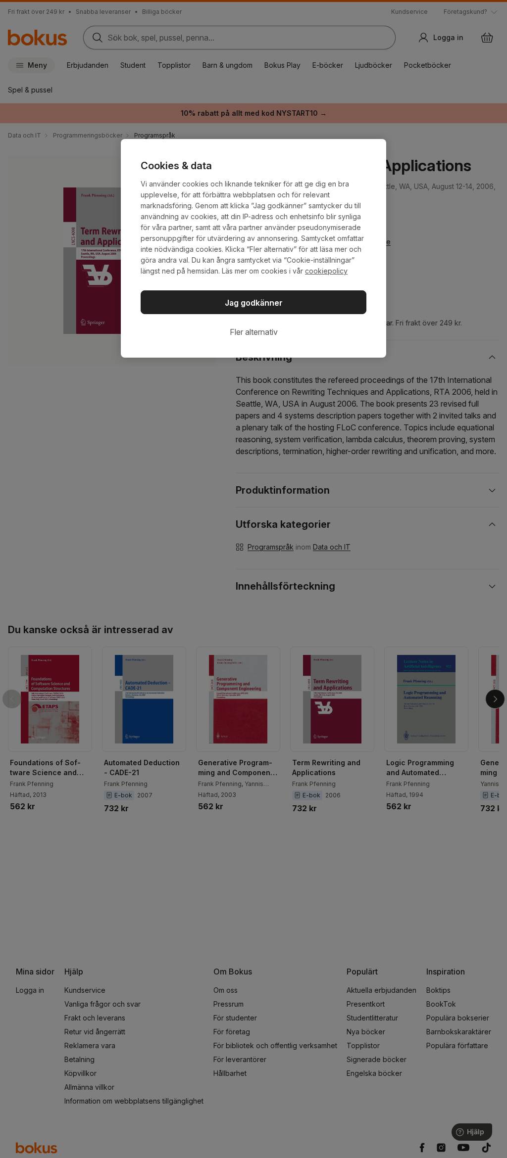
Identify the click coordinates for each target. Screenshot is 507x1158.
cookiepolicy (326, 271)
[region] (253, 248)
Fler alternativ (254, 332)
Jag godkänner (254, 303)
